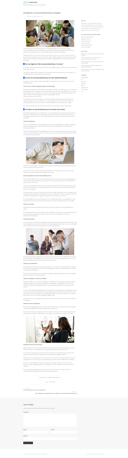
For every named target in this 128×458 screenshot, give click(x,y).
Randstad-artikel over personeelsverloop (57, 106)
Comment (26, 412)
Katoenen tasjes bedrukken (87, 37)
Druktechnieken (84, 77)
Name (25, 429)
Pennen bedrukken (85, 43)
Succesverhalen (84, 89)
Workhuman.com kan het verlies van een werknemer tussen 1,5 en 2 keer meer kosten (49, 55)
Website (25, 436)
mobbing (25, 128)
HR (46, 377)
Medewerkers (58, 377)
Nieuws (82, 85)
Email (53, 429)
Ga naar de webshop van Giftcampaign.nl (95, 454)
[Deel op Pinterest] (54, 382)
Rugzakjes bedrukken (86, 39)
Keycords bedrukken (85, 47)
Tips (82, 91)
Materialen (83, 83)
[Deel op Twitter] (51, 382)
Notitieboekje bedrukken (86, 45)
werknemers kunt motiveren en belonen (55, 369)
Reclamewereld (84, 87)
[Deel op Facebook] (49, 382)
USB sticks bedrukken (86, 41)
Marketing (83, 81)
